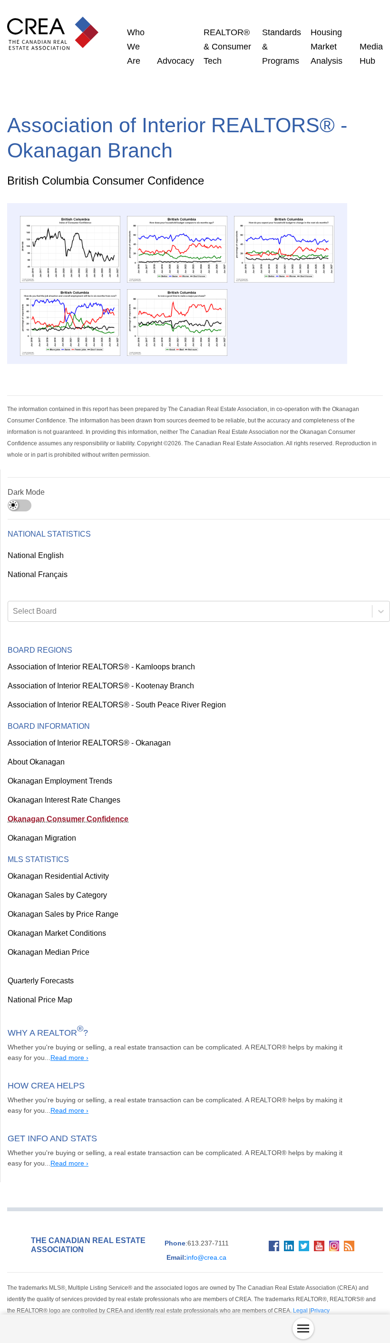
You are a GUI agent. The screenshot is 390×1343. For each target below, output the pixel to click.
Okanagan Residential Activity (57, 865)
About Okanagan (35, 751)
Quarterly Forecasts (40, 970)
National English (35, 544)
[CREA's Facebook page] (266, 1242)
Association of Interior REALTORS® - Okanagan (84, 732)
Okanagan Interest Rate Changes (62, 789)
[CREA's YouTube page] (317, 1242)
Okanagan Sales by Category (54, 884)
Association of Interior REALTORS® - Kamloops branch (96, 656)
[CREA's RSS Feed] (350, 1242)
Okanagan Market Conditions (55, 922)
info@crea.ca (193, 1246)
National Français (37, 564)
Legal (181, 1299)
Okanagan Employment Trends (58, 770)
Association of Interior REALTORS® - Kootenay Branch (96, 675)
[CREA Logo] (55, 23)
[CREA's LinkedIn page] (283, 1242)
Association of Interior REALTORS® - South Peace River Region (109, 694)
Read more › (39, 1046)
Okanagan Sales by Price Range (58, 903)
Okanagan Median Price (46, 941)
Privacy (199, 1299)
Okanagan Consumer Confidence (61, 808)
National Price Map (39, 989)
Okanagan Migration (41, 827)
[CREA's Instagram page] (333, 1242)
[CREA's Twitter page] (300, 1242)
